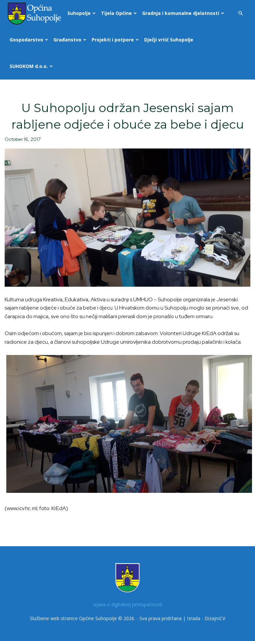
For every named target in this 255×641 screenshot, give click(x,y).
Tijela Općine (116, 13)
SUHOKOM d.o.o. (29, 66)
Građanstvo (67, 39)
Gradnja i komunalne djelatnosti (180, 13)
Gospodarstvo (26, 39)
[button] (240, 13)
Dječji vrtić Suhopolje (168, 39)
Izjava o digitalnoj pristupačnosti (127, 604)
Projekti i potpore (113, 39)
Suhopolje (79, 13)
